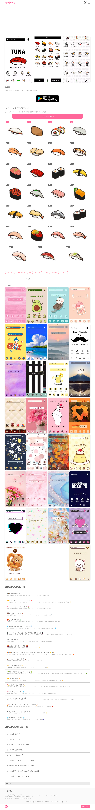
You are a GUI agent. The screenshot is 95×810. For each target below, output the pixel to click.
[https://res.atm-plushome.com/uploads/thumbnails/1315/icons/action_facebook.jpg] (58, 152)
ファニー (9, 272)
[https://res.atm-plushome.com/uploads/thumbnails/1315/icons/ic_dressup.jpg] (58, 236)
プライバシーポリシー (56, 801)
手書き (46, 272)
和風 (30, 272)
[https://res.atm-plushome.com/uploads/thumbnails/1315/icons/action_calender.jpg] (79, 131)
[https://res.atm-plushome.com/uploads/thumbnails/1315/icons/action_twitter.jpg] (79, 173)
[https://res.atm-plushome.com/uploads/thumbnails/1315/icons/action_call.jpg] (15, 152)
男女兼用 (54, 272)
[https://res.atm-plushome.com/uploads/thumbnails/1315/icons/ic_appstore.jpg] (37, 236)
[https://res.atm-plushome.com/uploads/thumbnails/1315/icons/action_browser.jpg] (37, 131)
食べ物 (23, 272)
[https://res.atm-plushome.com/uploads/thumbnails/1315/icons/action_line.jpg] (15, 173)
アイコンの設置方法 (47, 116)
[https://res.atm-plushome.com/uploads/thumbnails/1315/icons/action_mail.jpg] (37, 173)
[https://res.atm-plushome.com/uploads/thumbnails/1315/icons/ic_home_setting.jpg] (79, 236)
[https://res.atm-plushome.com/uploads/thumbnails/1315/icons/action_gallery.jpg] (79, 152)
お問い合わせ (29, 801)
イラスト (63, 272)
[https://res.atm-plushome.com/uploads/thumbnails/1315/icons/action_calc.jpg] (58, 131)
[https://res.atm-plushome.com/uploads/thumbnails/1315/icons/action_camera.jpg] (37, 152)
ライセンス (66, 801)
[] (87, 783)
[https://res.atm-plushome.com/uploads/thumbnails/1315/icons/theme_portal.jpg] (76, 256)
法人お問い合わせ (39, 801)
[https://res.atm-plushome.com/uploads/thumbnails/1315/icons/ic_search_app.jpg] (19, 256)
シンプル (37, 272)
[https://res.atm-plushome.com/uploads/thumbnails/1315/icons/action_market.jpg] (58, 173)
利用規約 (47, 801)
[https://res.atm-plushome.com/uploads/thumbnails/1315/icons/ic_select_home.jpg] (47, 256)
